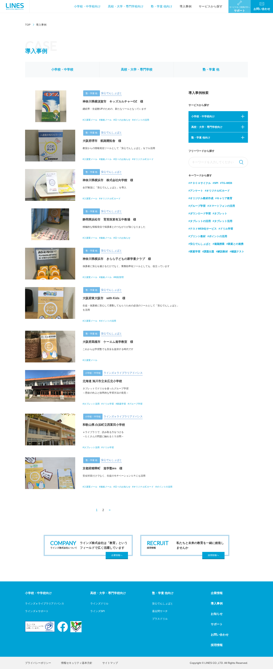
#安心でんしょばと (199, 243)
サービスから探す (210, 6)
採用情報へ (213, 555)
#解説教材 (222, 251)
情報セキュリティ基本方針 (76, 662)
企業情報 (217, 593)
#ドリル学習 (226, 228)
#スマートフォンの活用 (221, 205)
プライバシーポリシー (38, 662)
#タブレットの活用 (199, 221)
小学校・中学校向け (87, 6)
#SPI (215, 182)
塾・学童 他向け (161, 6)
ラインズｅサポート (36, 611)
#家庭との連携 (234, 243)
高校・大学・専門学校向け (126, 6)
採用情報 (217, 645)
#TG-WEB (226, 182)
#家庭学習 (194, 251)
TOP (27, 24)
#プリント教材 (197, 236)
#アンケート (195, 190)
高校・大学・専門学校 (136, 69)
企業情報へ (116, 555)
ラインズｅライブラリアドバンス (44, 603)
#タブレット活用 (222, 221)
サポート (217, 624)
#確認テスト (237, 251)
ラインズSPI (97, 611)
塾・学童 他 (211, 69)
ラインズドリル (99, 603)
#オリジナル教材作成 (200, 198)
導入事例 (185, 6)
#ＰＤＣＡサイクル (199, 182)
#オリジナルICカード (217, 190)
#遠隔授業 (219, 243)
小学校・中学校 (62, 69)
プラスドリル (160, 618)
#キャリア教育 (223, 198)
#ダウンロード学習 (199, 213)
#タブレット (220, 213)
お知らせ (217, 613)
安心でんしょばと (162, 603)
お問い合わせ (220, 634)
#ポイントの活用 (217, 236)
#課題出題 (208, 251)
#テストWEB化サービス (202, 228)
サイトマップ (110, 662)
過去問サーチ (160, 611)
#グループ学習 (197, 205)
